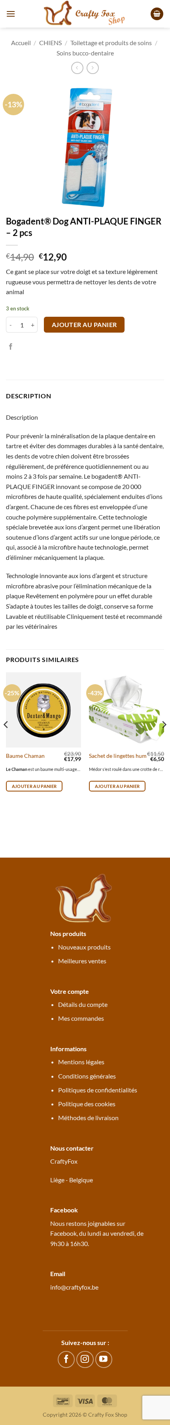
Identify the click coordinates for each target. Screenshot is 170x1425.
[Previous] (6, 740)
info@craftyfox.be (74, 1287)
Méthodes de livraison (88, 1117)
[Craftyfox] (85, 13)
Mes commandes (81, 1018)
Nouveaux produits (84, 947)
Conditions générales (87, 1076)
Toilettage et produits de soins (111, 42)
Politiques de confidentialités (97, 1090)
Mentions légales (81, 1061)
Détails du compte (83, 1004)
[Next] (163, 740)
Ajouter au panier (84, 324)
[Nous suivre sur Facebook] (66, 1359)
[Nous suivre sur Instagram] (84, 1359)
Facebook (63, 1233)
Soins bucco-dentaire (85, 53)
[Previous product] (93, 68)
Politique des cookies (86, 1103)
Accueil (21, 42)
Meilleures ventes (82, 961)
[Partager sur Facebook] (11, 346)
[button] (10, 13)
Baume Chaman (25, 756)
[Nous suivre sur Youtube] (103, 1359)
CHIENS (50, 42)
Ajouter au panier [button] (34, 786)
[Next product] (77, 68)
